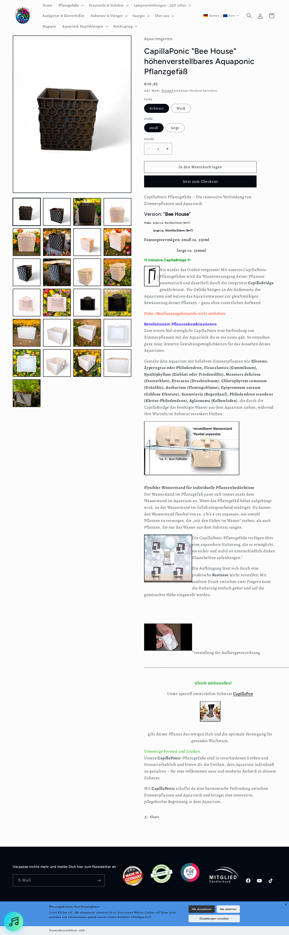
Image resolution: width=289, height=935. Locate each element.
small (153, 127)
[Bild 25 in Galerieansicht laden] (26, 393)
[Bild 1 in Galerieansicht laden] (26, 212)
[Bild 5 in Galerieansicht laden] (26, 242)
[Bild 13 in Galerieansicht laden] (26, 302)
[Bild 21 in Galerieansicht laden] (26, 363)
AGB (81, 930)
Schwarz (156, 108)
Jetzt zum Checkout (200, 181)
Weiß (181, 108)
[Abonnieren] (99, 881)
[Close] (286, 904)
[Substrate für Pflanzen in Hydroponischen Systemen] (210, 723)
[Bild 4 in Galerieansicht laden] (117, 212)
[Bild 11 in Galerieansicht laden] (87, 272)
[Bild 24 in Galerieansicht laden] (117, 363)
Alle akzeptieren (202, 909)
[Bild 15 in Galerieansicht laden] (87, 302)
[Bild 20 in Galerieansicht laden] (117, 333)
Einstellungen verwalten (214, 918)
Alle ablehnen (228, 909)
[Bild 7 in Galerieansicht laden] (87, 242)
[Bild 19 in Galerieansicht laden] (87, 333)
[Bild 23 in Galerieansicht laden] (87, 363)
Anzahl (149, 139)
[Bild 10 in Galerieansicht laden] (57, 272)
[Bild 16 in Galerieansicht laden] (117, 302)
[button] (70, 5)
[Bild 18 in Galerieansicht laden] (57, 333)
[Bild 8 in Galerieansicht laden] (117, 242)
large (175, 127)
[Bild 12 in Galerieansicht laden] (117, 272)
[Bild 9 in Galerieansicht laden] (26, 272)
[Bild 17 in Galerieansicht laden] (26, 333)
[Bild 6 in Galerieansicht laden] (57, 242)
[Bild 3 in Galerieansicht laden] (87, 212)
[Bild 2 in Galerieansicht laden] (57, 212)
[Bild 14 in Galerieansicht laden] (57, 302)
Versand (167, 91)
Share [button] (154, 816)
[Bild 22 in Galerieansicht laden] (57, 363)
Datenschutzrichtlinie (63, 930)
